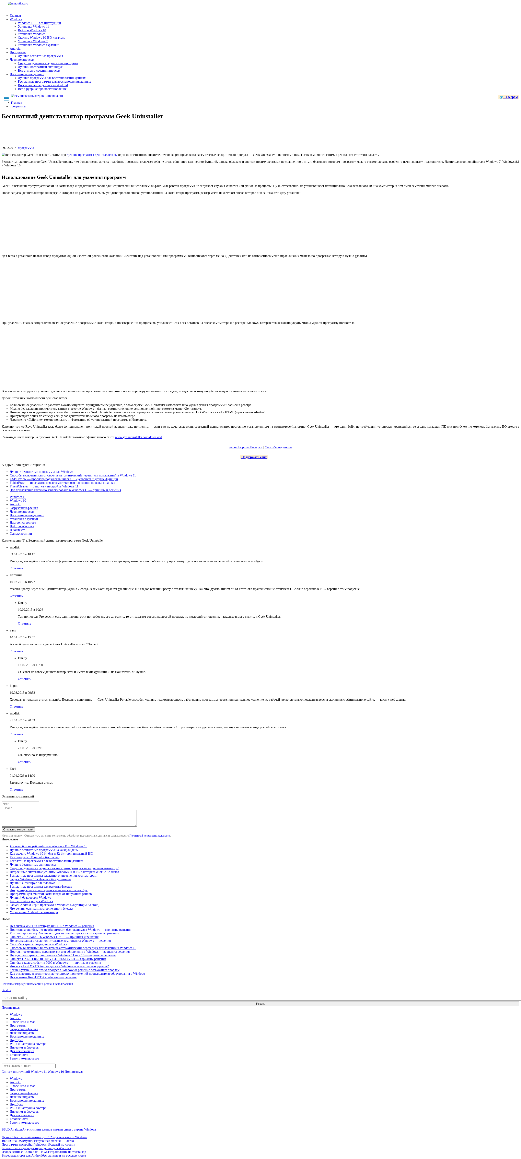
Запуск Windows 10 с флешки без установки (40, 879)
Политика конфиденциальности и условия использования (37, 983)
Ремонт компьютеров (24, 1058)
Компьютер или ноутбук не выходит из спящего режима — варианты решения (64, 933)
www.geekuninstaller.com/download (138, 437)
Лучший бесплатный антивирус (40, 67)
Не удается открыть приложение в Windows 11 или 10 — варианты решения (63, 955)
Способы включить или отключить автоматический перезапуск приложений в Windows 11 (73, 475)
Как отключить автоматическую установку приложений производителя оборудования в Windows (77, 973)
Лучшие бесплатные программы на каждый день (44, 850)
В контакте (17, 530)
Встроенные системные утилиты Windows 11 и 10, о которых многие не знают (64, 872)
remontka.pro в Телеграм (246, 447)
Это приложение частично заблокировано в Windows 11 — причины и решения (65, 490)
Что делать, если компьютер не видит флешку (41, 908)
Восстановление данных (27, 74)
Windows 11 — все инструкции (39, 23)
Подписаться (11, 1007)
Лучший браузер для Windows (30, 897)
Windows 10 (18, 500)
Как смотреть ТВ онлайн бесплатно (34, 857)
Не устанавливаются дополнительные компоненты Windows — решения (60, 940)
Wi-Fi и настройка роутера (28, 1043)
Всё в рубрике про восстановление (42, 89)
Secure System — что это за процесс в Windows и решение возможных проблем (64, 970)
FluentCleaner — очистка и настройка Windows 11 (44, 486)
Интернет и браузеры (24, 1047)
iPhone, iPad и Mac (22, 1022)
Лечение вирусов (22, 59)
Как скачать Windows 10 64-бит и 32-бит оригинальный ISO (51, 853)
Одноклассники (21, 533)
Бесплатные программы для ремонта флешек (41, 886)
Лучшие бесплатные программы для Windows (41, 471)
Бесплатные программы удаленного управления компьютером (53, 875)
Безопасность (19, 1054)
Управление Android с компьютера (34, 912)
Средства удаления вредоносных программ (48, 63)
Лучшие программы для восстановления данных (52, 78)
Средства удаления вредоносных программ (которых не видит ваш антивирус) (64, 868)
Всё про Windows (22, 526)
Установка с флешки (24, 519)
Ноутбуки (16, 1040)
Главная (15, 15)
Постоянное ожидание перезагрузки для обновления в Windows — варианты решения (70, 951)
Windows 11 (18, 497)
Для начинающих (22, 1051)
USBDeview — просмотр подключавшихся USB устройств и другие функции (64, 479)
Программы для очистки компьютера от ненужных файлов (51, 894)
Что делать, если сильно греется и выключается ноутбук (49, 890)
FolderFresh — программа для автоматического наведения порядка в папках (62, 482)
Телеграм (510, 97)
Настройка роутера (23, 522)
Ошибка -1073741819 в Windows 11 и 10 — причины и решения (54, 937)
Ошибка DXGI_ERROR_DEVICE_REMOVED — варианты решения (58, 959)
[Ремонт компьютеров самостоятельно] (27, 5)
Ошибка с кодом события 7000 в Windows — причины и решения (55, 962)
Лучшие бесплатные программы (40, 56)
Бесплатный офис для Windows (31, 901)
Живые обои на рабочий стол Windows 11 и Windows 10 (48, 846)
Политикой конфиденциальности (149, 835)
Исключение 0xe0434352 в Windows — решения (43, 977)
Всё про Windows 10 (32, 30)
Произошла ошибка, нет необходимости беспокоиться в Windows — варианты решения (70, 929)
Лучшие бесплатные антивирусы (33, 864)
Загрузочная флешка (24, 508)
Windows (16, 19)
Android (15, 48)
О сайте (6, 990)
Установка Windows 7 (33, 41)
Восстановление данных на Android (43, 85)
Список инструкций (16, 1071)
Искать (260, 1003)
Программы (18, 52)
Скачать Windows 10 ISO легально (41, 37)
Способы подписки (278, 447)
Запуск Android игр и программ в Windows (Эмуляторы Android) (54, 905)
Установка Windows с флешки (38, 45)
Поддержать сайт (254, 457)
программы (26, 148)
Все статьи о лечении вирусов (39, 70)
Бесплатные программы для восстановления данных (54, 81)
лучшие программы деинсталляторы (92, 154)
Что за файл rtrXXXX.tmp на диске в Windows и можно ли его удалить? (59, 966)
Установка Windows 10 (33, 34)
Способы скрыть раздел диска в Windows (38, 944)
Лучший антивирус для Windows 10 (34, 883)
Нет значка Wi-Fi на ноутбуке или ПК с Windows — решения (52, 926)
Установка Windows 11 (33, 26)
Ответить (16, 568)
